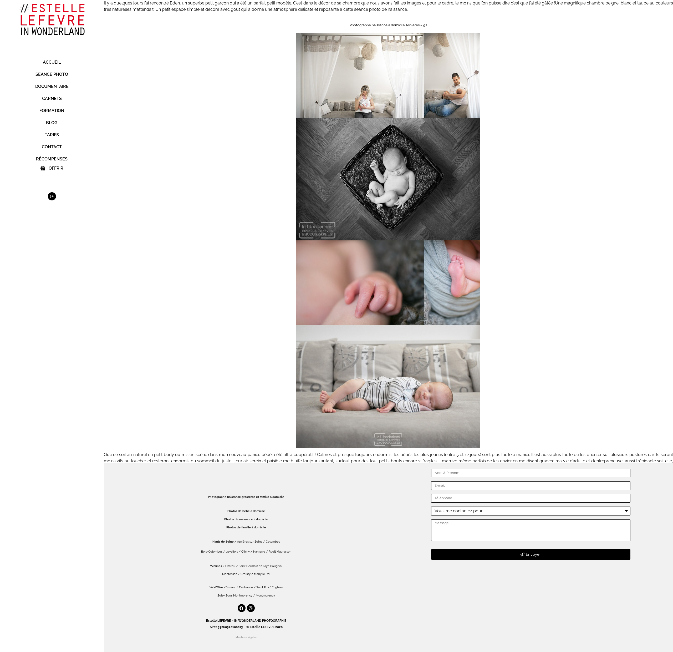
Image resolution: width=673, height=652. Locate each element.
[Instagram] (52, 196)
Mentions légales (246, 637)
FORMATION (51, 110)
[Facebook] (242, 608)
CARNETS (52, 98)
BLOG (52, 122)
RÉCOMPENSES (52, 158)
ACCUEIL (52, 62)
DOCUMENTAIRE (52, 86)
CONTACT (52, 146)
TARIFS (52, 134)
